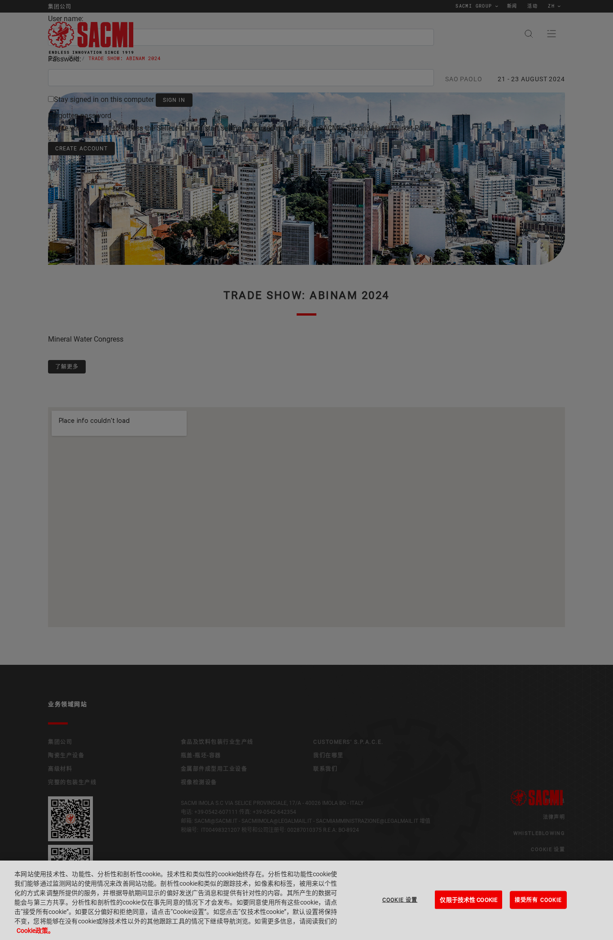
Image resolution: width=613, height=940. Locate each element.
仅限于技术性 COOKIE (468, 899)
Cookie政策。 (35, 930)
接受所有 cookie (538, 899)
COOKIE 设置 (400, 899)
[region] (306, 900)
